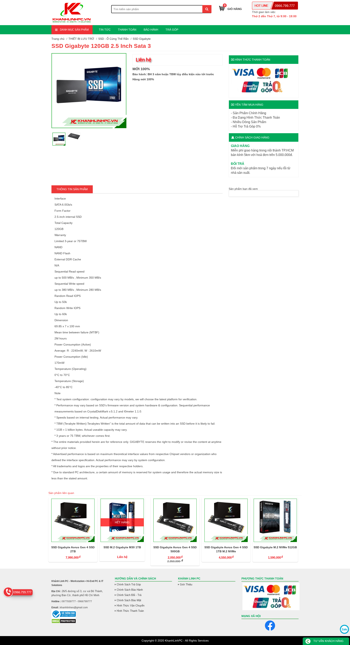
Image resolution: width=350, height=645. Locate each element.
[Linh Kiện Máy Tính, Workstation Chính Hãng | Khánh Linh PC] (71, 22)
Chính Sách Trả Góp (129, 584)
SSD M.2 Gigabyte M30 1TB (122, 547)
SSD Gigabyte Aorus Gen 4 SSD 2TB (73, 549)
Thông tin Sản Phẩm (72, 189)
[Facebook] (270, 625)
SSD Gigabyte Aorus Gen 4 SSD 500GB (175, 549)
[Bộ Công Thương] (80, 614)
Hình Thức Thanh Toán (130, 610)
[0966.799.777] (8, 592)
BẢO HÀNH (151, 29)
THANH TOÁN (127, 29)
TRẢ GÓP (171, 29)
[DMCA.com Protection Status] (63, 622)
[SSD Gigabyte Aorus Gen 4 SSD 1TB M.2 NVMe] (226, 520)
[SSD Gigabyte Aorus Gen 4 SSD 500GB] (175, 520)
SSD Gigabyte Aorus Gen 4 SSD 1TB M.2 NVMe (226, 549)
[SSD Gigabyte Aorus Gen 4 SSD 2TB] (72, 520)
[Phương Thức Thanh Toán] (270, 596)
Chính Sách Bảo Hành (130, 589)
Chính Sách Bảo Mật (129, 600)
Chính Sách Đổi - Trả (129, 595)
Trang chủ (57, 38)
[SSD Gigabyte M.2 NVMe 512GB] (275, 520)
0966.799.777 (285, 6)
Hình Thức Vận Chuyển (130, 605)
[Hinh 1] (88, 127)
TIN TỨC (105, 29)
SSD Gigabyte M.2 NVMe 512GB (275, 547)
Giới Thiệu (186, 584)
